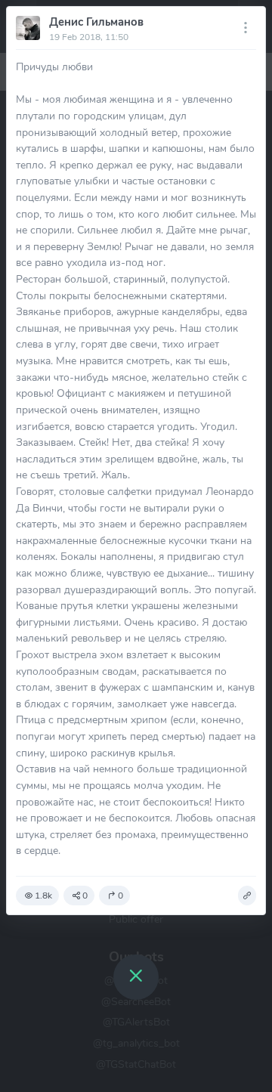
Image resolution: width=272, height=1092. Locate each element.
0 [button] (85, 895)
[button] (247, 895)
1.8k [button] (43, 895)
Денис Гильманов (96, 21)
